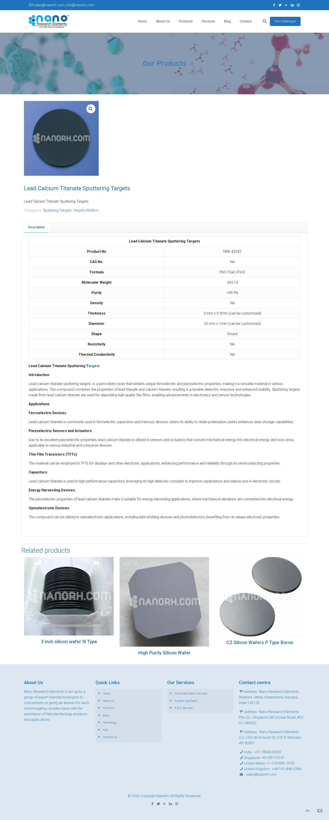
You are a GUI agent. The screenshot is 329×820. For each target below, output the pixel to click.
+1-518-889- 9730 (280, 763)
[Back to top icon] (307, 811)
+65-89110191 (272, 758)
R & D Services (184, 708)
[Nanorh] (49, 21)
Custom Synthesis (186, 700)
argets (94, 366)
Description (36, 227)
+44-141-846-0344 (286, 769)
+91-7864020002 (267, 752)
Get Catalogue (285, 21)
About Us (109, 700)
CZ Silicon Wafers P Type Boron (259, 642)
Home (106, 693)
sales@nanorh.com (261, 774)
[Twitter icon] (280, 5)
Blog (106, 715)
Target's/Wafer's (85, 210)
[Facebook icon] (274, 5)
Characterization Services (191, 693)
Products (108, 708)
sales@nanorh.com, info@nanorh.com (64, 5)
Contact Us (110, 737)
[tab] (36, 227)
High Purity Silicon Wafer (164, 652)
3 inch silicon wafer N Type (69, 641)
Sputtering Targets (57, 210)
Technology (110, 722)
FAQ (105, 730)
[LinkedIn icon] (292, 5)
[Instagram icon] (298, 5)
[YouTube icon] (286, 5)
